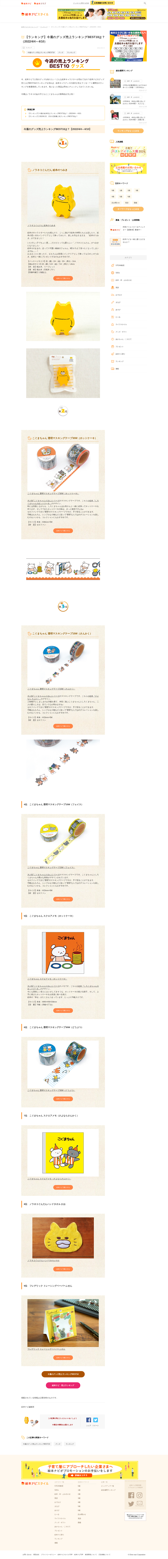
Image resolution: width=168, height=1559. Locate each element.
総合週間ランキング (108, 1490)
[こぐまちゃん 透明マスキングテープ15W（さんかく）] (63, 686)
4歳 (113, 197)
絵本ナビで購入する (63, 278)
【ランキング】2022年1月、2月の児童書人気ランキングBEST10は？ (53, 116)
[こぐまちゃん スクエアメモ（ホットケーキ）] (63, 976)
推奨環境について (91, 1554)
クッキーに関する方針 (81, 3)
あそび (118, 310)
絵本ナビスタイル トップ (29, 27)
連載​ (117, 369)
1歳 (121, 190)
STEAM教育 (120, 265)
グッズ (60, 52)
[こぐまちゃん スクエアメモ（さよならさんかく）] (63, 1176)
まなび (118, 302)
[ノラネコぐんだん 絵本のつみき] (63, 223)
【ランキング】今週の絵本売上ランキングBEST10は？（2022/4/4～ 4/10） (55, 113)
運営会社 (36, 1554)
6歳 (129, 197)
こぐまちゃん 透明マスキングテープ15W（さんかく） (51, 689)
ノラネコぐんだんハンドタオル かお (43, 1260)
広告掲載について (104, 1554)
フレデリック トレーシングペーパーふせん (46, 1349)
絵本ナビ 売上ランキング (63, 1385)
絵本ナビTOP (78, 1554)
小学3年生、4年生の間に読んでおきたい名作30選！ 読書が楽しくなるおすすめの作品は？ (134, 119)
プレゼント (120, 347)
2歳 (129, 190)
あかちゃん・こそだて (124, 339)
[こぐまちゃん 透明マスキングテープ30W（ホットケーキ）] (63, 491)
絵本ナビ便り (120, 354)
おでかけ (119, 295)
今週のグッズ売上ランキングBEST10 (41, 52)
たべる (118, 317)
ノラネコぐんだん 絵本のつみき (41, 225)
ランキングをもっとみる (128, 131)
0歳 (113, 190)
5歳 (121, 197)
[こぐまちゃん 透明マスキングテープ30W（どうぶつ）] (63, 1087)
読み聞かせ (116, 203)
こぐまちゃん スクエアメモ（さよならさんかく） (49, 1179)
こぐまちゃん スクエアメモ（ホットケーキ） (47, 979)
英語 (126, 203)
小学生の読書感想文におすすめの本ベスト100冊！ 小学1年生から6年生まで (135, 86)
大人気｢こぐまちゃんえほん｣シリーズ (43, 501)
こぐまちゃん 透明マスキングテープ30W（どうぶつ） (51, 1090)
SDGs (118, 273)
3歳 (137, 190)
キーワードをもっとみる (128, 209)
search (144, 3)
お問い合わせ (27, 1554)
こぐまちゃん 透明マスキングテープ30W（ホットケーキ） (53, 493)
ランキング (44, 27)
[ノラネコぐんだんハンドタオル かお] (63, 1258)
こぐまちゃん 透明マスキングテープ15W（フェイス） (51, 867)
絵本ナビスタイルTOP (65, 1554)
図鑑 (135, 203)
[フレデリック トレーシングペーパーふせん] (63, 1346)
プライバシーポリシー (48, 1554)
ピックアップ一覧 (107, 1486)
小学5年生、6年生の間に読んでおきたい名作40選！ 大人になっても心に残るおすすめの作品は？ (135, 102)
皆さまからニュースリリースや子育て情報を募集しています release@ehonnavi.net (135, 1516)
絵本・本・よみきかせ (133, 81)
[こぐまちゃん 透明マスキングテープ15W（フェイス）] (63, 865)
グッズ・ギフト (121, 332)
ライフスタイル (121, 324)
